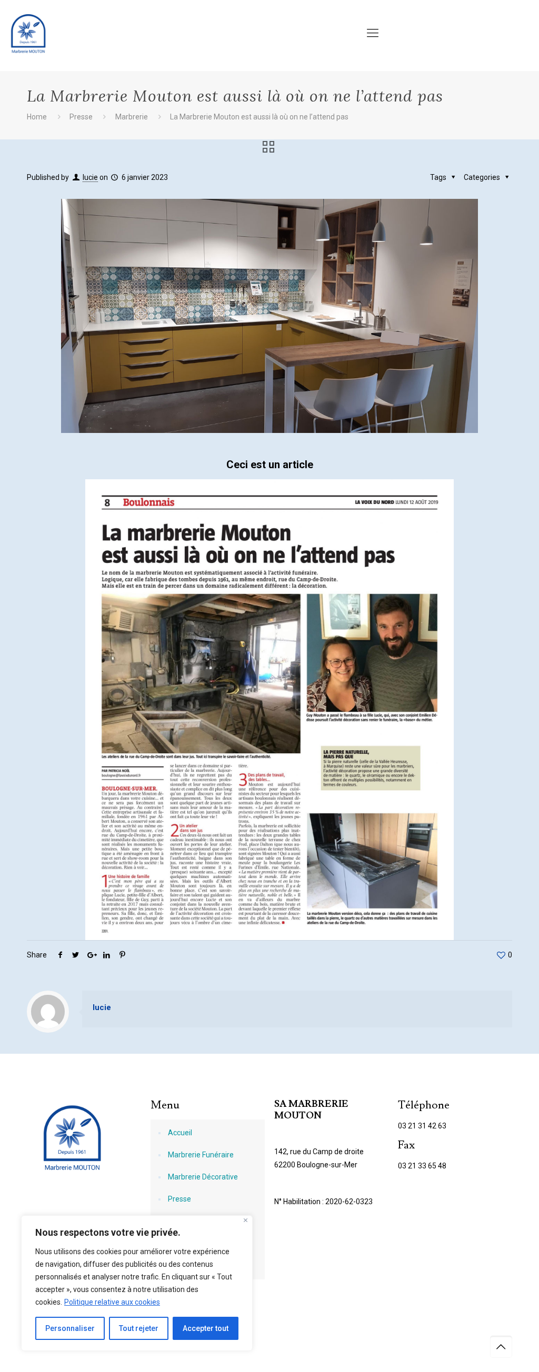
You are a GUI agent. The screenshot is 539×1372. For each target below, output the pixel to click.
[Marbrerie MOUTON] (28, 33)
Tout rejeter (138, 1328)
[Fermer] (245, 1220)
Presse (81, 117)
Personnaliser (70, 1328)
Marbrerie (131, 117)
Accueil (180, 1132)
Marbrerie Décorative (203, 1177)
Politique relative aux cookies (112, 1302)
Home (37, 117)
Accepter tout (205, 1328)
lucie (90, 177)
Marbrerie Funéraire (201, 1155)
